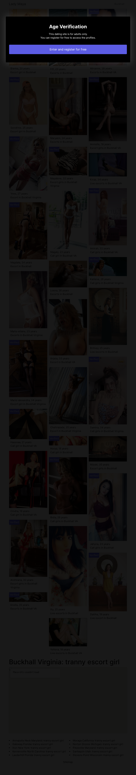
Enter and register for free (68, 49)
